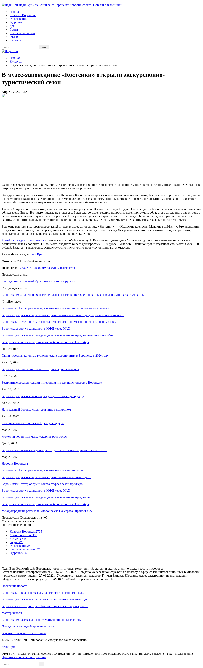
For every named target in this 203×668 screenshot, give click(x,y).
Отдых (14, 36)
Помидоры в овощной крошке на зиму (28, 626)
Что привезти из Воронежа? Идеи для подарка (33, 423)
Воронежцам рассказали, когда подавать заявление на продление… (47, 497)
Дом (12, 26)
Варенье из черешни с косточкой (24, 633)
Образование (18, 18)
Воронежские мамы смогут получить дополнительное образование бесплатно (54, 450)
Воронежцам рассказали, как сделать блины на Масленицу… (43, 619)
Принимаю (9, 657)
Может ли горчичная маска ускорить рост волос (34, 436)
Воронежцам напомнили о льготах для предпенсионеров (40, 369)
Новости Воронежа (23, 15)
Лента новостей (23, 535)
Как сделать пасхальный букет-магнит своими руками (38, 281)
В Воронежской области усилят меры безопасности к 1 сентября (45, 504)
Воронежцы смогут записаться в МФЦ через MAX (36, 490)
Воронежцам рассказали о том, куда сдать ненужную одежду (43, 396)
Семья (14, 29)
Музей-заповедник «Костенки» (23, 240)
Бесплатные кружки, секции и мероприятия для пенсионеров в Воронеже (52, 382)
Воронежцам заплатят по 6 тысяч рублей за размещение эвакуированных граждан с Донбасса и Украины (73, 294)
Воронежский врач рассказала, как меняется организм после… (44, 470)
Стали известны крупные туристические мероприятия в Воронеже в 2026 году (55, 355)
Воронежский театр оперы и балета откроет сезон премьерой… (45, 484)
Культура (16, 40)
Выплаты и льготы (22, 33)
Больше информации (31, 657)
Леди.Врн (36, 254)
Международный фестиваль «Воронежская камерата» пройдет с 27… (49, 511)
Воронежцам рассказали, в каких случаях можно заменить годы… (46, 477)
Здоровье (16, 22)
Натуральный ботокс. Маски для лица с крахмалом (36, 409)
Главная (15, 11)
